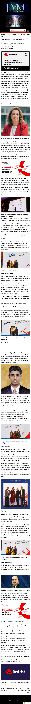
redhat (9, 684)
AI (21, 682)
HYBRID (2, 684)
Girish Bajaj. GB (21, 39)
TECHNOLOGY (14, 684)
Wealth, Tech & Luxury (11, 682)
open (6, 684)
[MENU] (28, 30)
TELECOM (20, 684)
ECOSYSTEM (26, 682)
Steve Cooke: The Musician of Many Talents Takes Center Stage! (23, 690)
